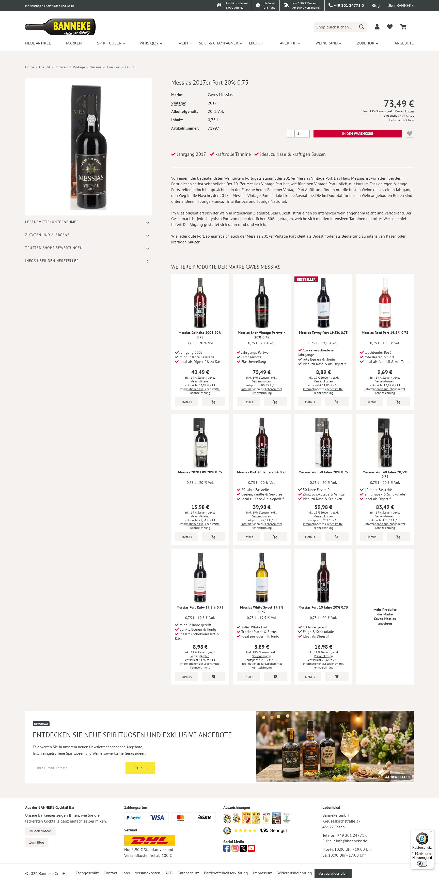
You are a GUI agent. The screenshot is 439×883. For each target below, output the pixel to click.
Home (29, 67)
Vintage (79, 67)
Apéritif (44, 67)
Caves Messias (220, 94)
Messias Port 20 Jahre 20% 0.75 (262, 472)
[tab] (88, 221)
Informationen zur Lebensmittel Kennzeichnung (200, 391)
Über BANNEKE (400, 5)
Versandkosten (404, 111)
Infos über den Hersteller (52, 260)
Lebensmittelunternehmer (52, 222)
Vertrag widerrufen (333, 873)
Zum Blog (36, 842)
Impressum (262, 872)
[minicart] (403, 27)
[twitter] (243, 849)
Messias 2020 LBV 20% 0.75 (200, 472)
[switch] (422, 864)
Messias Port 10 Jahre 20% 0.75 (323, 607)
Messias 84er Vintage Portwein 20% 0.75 (262, 334)
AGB (169, 872)
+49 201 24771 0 (352, 835)
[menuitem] (37, 43)
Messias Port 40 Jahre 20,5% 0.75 (385, 474)
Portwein (61, 67)
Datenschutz (188, 872)
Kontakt (110, 872)
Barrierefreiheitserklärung (226, 872)
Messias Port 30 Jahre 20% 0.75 (323, 472)
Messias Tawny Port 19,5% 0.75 (323, 332)
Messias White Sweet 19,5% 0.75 (262, 609)
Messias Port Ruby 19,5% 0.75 (200, 607)
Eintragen (140, 768)
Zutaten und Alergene (47, 235)
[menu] (219, 43)
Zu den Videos (40, 831)
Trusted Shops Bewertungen (54, 247)
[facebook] (226, 849)
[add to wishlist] (390, 26)
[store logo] (60, 27)
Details (187, 402)
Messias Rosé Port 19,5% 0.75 (385, 332)
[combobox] (340, 27)
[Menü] (431, 833)
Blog (376, 5)
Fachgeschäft (87, 872)
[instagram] (235, 849)
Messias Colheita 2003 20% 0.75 (200, 334)
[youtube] (251, 849)
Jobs (126, 872)
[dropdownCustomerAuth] (377, 26)
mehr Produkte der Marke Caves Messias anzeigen (385, 616)
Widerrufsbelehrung (294, 872)
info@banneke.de (351, 840)
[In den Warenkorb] (213, 401)
